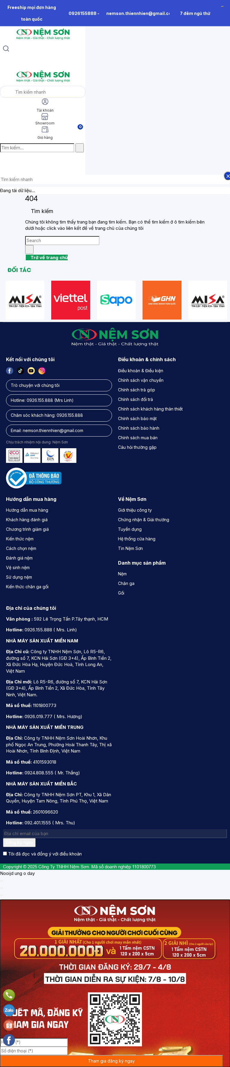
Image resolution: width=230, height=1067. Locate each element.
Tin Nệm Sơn (130, 548)
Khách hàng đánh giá (27, 519)
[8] (116, 300)
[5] (162, 300)
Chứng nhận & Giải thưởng (143, 519)
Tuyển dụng (130, 529)
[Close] (1, 880)
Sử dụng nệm (19, 577)
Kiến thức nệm (20, 538)
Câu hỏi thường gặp (137, 447)
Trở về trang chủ (48, 257)
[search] (6, 49)
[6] (25, 300)
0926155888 (82, 13)
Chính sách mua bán (138, 437)
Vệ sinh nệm (18, 567)
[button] (4, 160)
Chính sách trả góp (136, 389)
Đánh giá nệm (19, 557)
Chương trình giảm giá (27, 529)
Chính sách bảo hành (138, 428)
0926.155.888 (40, 400)
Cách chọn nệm (21, 548)
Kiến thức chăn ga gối (27, 586)
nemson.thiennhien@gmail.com (140, 13)
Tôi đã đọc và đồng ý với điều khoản (45, 854)
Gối (121, 592)
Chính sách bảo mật (137, 418)
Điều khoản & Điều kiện (140, 370)
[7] (70, 300)
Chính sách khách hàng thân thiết (150, 408)
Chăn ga (126, 583)
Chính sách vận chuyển (141, 380)
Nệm (122, 573)
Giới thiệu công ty (135, 510)
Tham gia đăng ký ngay (111, 1060)
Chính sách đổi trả (135, 399)
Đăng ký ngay (19, 842)
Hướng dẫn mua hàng (27, 510)
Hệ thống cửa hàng (136, 538)
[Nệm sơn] (42, 39)
